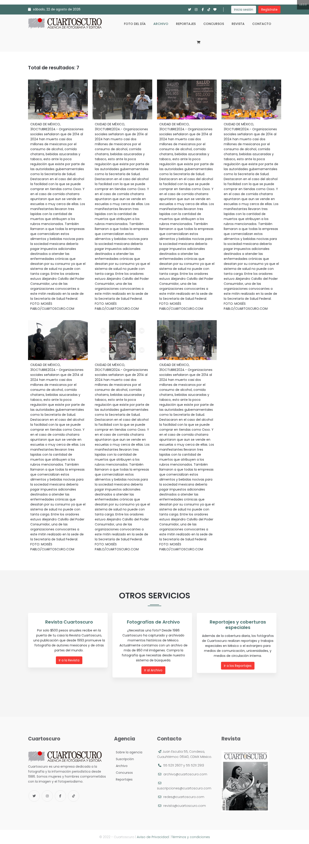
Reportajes (186, 24)
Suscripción (124, 759)
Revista (238, 24)
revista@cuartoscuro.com (184, 805)
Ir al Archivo (153, 670)
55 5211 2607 (172, 765)
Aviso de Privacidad (153, 837)
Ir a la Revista (69, 660)
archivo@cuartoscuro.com (185, 774)
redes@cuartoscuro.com (183, 797)
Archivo (160, 24)
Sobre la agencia (128, 752)
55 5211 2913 (195, 765)
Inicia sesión (243, 9)
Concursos (213, 24)
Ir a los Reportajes (238, 665)
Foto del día (135, 24)
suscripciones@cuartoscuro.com (184, 788)
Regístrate (269, 9)
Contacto (261, 24)
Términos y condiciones (190, 837)
